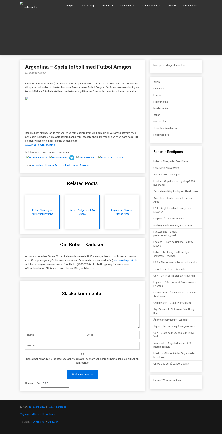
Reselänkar (107, 5)
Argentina (37, 165)
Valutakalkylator (151, 5)
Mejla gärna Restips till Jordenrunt (38, 414)
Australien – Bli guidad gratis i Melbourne (175, 191)
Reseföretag (87, 5)
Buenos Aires (52, 165)
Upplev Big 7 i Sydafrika (166, 168)
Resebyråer (159, 121)
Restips (69, 5)
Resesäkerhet (127, 5)
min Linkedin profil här (125, 260)
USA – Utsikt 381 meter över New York (174, 275)
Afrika (156, 115)
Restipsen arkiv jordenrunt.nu (169, 65)
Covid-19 (172, 5)
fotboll (66, 165)
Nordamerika (160, 108)
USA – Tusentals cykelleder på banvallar (175, 262)
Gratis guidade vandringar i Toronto (172, 225)
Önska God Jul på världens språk (171, 363)
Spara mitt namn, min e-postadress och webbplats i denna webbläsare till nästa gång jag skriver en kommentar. (82, 361)
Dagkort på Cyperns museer (168, 218)
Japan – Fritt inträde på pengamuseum (174, 326)
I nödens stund (161, 134)
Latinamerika (160, 101)
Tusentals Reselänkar (165, 128)
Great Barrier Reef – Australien (170, 269)
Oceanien (158, 88)
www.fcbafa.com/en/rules (40, 144)
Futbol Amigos (80, 165)
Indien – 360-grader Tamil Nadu (170, 161)
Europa (157, 95)
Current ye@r (33, 383)
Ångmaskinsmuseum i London (170, 319)
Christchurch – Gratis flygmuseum (172, 302)
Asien (156, 82)
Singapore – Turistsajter (166, 174)
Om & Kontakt (191, 5)
